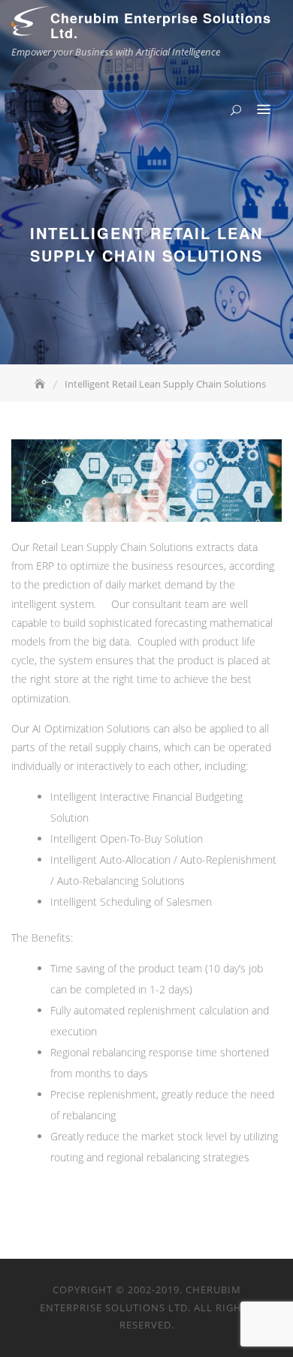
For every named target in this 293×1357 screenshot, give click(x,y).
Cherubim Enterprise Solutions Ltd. (160, 25)
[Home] (41, 384)
